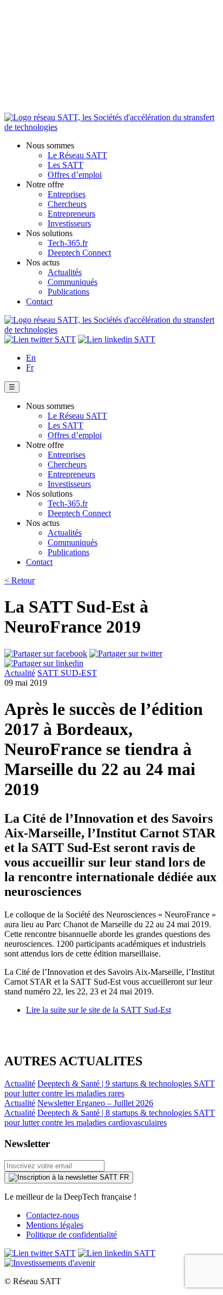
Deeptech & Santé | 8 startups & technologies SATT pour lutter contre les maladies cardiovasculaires (109, 1117)
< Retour (19, 580)
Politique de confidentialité (71, 1234)
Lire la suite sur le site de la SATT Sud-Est (98, 1009)
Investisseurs (69, 223)
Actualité (19, 673)
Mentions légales (54, 1224)
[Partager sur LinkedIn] (43, 663)
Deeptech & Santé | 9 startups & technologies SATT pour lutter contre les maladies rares (109, 1088)
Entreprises (67, 194)
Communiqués (72, 282)
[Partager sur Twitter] (125, 653)
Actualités (65, 272)
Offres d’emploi (75, 174)
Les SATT (65, 165)
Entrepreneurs (71, 213)
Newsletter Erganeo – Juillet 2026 (95, 1103)
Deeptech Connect (79, 252)
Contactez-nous (52, 1215)
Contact (39, 301)
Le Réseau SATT (77, 155)
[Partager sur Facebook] (45, 653)
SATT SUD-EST (67, 673)
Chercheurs (67, 204)
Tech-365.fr (68, 243)
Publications (68, 291)
